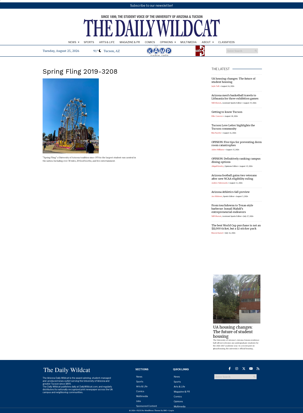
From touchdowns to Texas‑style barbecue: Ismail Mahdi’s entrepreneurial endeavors (232, 209)
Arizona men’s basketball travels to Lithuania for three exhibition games (234, 97)
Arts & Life (107, 42)
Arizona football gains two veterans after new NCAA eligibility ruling (234, 177)
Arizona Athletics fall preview (230, 191)
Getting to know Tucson (226, 111)
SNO (165, 410)
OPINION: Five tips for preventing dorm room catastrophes (236, 143)
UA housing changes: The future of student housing (233, 332)
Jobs (138, 401)
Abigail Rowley (217, 166)
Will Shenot (216, 103)
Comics (150, 42)
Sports (89, 42)
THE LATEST (220, 69)
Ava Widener (216, 196)
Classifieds (226, 42)
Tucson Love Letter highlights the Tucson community (233, 127)
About (206, 42)
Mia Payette (216, 133)
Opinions (166, 42)
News (72, 42)
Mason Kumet (217, 233)
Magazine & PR (130, 42)
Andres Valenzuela (219, 183)
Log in (171, 410)
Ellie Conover (217, 116)
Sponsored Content (146, 406)
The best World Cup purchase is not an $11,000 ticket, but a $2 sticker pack (236, 227)
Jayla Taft (215, 86)
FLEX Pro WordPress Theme (148, 410)
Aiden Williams (217, 149)
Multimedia (188, 42)
